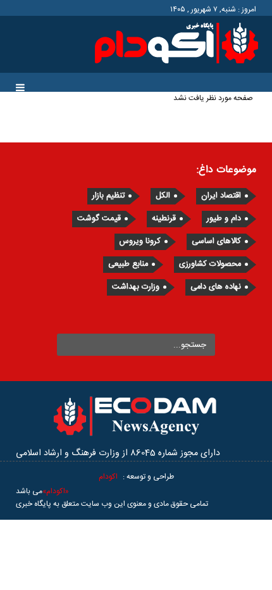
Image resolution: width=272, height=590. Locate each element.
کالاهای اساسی (216, 241)
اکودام (108, 476)
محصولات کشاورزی (210, 264)
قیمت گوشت (99, 218)
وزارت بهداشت (135, 287)
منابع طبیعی (128, 264)
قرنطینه (164, 218)
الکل (163, 196)
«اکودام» (55, 491)
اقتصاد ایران (221, 196)
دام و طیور (224, 218)
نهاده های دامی (215, 287)
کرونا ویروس (140, 241)
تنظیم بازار (108, 196)
